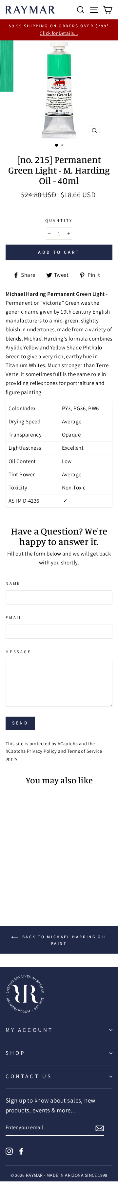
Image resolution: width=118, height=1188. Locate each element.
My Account (29, 1030)
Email (14, 617)
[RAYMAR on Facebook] (21, 1150)
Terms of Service (84, 751)
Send (20, 723)
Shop (16, 1053)
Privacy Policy (42, 751)
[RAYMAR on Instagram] (9, 1150)
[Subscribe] (99, 1128)
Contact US (29, 1076)
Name (13, 583)
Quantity (59, 220)
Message (18, 651)
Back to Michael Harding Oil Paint (63, 940)
